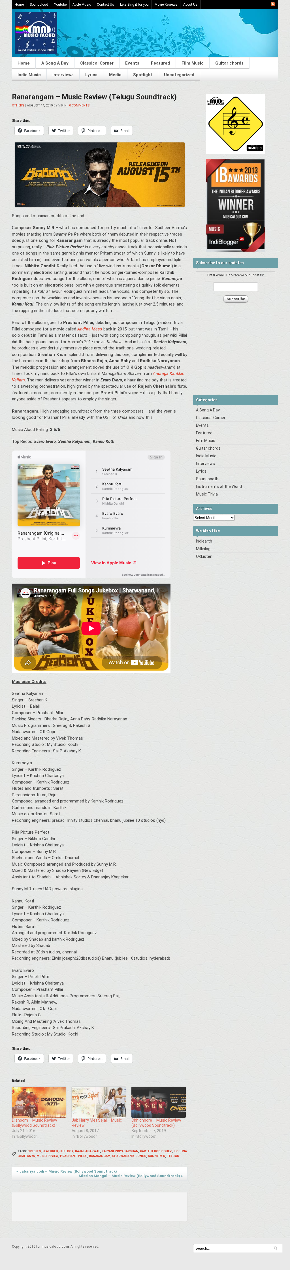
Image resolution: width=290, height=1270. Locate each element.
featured (50, 1151)
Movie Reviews (166, 5)
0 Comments (79, 105)
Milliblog (203, 549)
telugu (173, 1156)
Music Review (47, 1156)
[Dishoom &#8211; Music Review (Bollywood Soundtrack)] (39, 1102)
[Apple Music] (235, 153)
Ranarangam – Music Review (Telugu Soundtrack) (94, 97)
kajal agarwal (87, 1151)
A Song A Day (55, 63)
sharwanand (123, 1156)
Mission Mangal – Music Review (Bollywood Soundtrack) (131, 1176)
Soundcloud (39, 5)
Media (115, 74)
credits (34, 1151)
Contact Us (105, 5)
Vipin (62, 105)
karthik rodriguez (156, 1151)
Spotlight (142, 74)
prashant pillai (73, 1156)
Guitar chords (229, 63)
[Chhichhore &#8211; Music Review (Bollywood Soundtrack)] (158, 1102)
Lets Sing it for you (134, 5)
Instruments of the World (219, 486)
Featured (160, 63)
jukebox (66, 1151)
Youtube (60, 5)
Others (18, 105)
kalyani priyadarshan (120, 1151)
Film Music (193, 63)
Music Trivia (207, 494)
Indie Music (29, 74)
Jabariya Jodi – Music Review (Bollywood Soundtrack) (66, 1171)
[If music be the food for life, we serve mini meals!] (36, 53)
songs (140, 1156)
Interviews (63, 74)
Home (19, 5)
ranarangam (99, 1156)
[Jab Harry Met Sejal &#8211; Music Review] (99, 1102)
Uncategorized (179, 74)
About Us (190, 5)
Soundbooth (207, 479)
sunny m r (156, 1156)
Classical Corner (97, 63)
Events (132, 63)
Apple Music (81, 5)
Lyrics (91, 74)
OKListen (204, 556)
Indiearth (204, 541)
